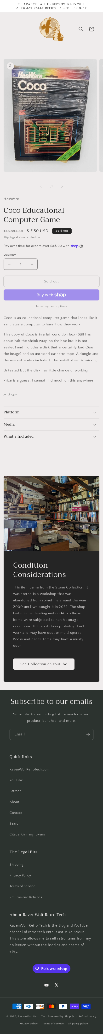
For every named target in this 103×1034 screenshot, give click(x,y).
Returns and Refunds (26, 897)
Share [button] (12, 395)
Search (15, 824)
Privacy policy (28, 1023)
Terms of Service (22, 886)
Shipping (9, 237)
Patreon (16, 791)
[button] (9, 29)
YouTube (16, 780)
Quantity (10, 254)
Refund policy (88, 1016)
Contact (16, 813)
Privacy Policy (20, 875)
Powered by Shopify (61, 1016)
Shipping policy (78, 1023)
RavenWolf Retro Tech (32, 1016)
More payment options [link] (51, 306)
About (14, 802)
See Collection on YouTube (43, 664)
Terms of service (53, 1023)
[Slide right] (62, 187)
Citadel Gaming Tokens (27, 834)
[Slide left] (41, 187)
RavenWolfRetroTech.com (30, 769)
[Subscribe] (88, 734)
